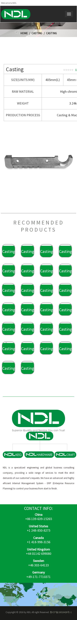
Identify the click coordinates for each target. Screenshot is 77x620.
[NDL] (15, 14)
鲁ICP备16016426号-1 (61, 612)
